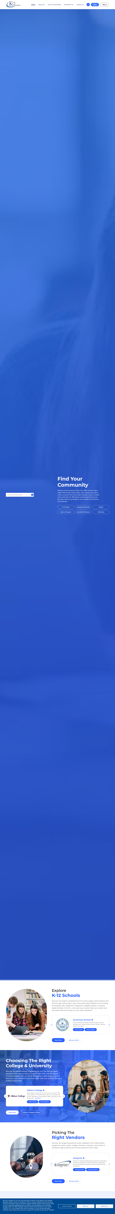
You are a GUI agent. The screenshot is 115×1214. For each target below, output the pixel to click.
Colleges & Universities (83, 507)
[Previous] (52, 1025)
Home (33, 4)
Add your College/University (31, 1112)
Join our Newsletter (54, 4)
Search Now (58, 1040)
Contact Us (80, 4)
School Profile (78, 1029)
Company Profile (79, 1169)
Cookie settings (67, 1206)
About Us (41, 4)
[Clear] (30, 495)
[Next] (109, 1025)
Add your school (74, 1040)
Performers (101, 512)
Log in (95, 4)
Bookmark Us (68, 4)
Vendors (101, 507)
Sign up (104, 4)
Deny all (85, 1206)
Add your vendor (74, 1181)
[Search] (32, 495)
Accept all (104, 1206)
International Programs (83, 512)
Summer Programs (65, 512)
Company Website (93, 1169)
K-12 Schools (65, 507)
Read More (38, 1098)
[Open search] (88, 4)
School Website (91, 1029)
